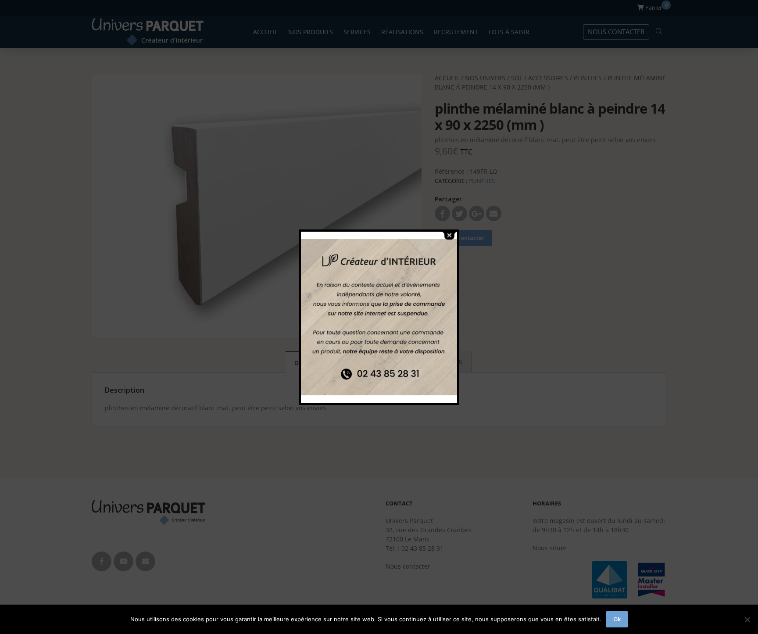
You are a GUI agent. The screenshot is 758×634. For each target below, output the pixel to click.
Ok (617, 619)
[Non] (747, 619)
